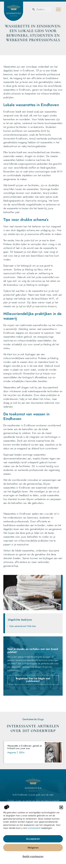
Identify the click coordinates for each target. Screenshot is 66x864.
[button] (61, 807)
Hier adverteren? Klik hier (22, 626)
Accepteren (33, 838)
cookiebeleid (34, 828)
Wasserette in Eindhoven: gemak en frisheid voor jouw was (24, 747)
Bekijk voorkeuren (33, 856)
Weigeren (33, 847)
